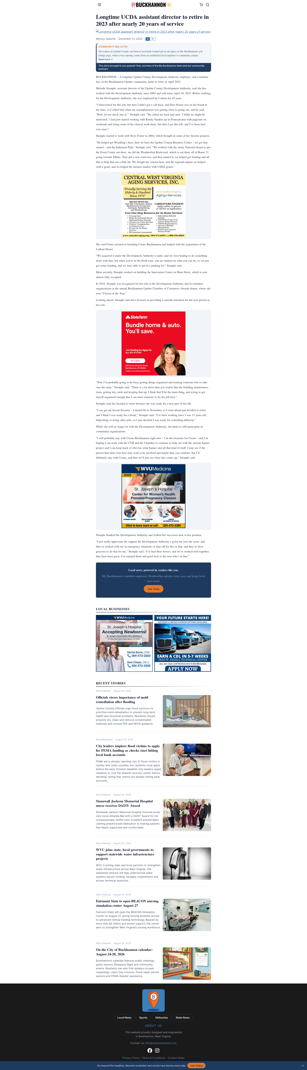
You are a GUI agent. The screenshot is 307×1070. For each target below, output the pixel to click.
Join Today (196, 1065)
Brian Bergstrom (104, 739)
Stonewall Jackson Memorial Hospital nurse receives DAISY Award (124, 803)
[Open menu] (99, 4)
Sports (143, 1017)
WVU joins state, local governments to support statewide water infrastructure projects (125, 854)
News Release (103, 690)
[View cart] (201, 4)
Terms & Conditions (153, 1057)
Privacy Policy (131, 1057)
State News (183, 1017)
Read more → (105, 59)
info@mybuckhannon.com (161, 1043)
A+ (153, 39)
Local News (124, 1017)
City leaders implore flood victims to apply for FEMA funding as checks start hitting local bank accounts (128, 750)
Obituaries (161, 1017)
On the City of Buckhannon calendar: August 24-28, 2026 (124, 952)
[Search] (207, 4)
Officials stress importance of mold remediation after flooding (122, 699)
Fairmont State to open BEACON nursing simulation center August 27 (127, 903)
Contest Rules (176, 1057)
